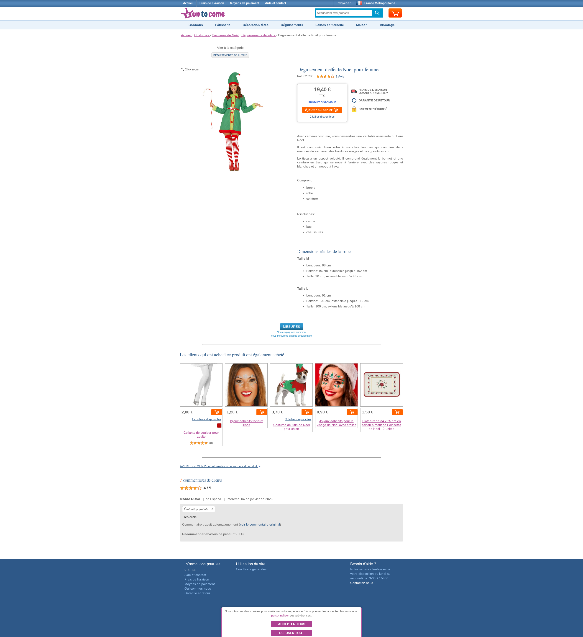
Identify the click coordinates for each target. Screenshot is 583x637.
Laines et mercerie (329, 25)
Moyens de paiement (244, 3)
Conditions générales (251, 569)
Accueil (188, 3)
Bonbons (196, 25)
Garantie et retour (197, 593)
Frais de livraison (211, 3)
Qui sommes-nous (197, 588)
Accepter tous (291, 624)
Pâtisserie (222, 25)
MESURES (291, 326)
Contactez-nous (361, 583)
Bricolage (387, 25)
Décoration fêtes (255, 25)
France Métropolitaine (379, 3)
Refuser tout (291, 633)
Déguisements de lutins (230, 55)
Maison (362, 25)
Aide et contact (275, 3)
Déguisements (292, 25)
